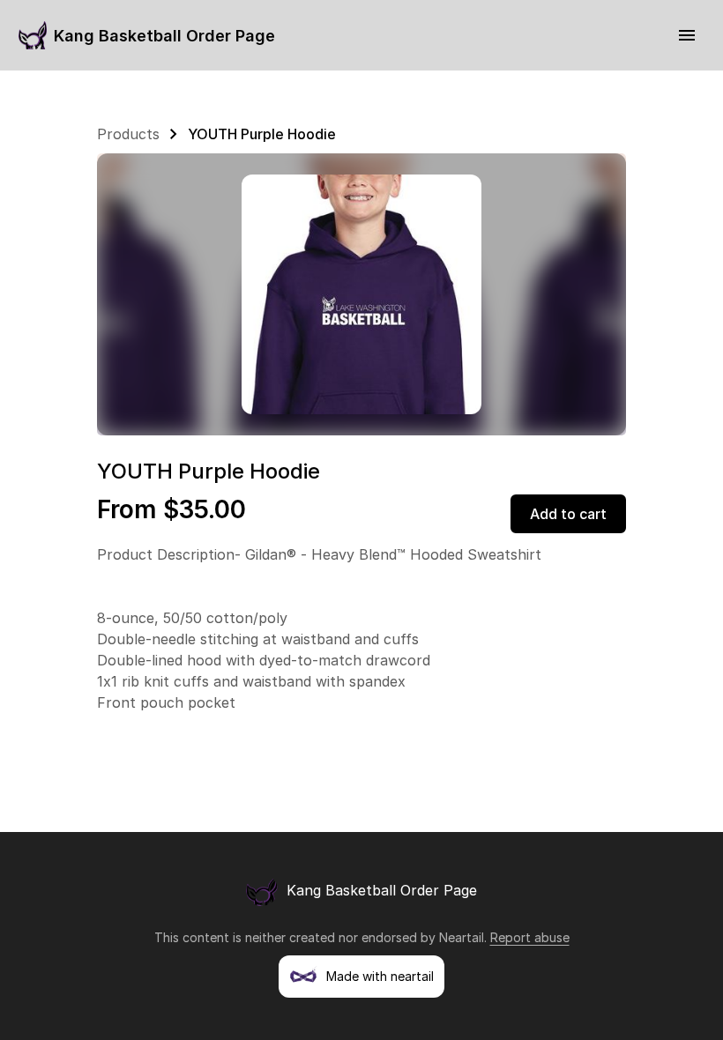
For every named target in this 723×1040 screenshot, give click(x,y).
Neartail (461, 937)
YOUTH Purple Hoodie (262, 134)
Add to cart (568, 514)
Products (128, 134)
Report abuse (530, 937)
